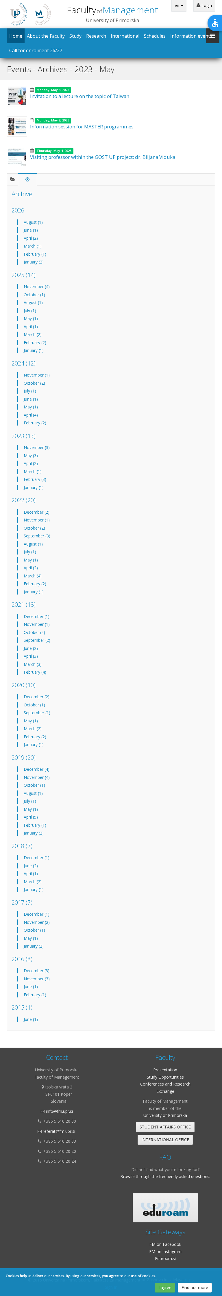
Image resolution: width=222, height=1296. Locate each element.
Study (75, 36)
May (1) (31, 318)
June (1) (31, 230)
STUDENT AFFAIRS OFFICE (165, 1127)
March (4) (33, 576)
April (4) (31, 415)
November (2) (37, 922)
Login (206, 5)
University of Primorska (165, 1115)
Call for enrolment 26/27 (35, 50)
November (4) (37, 286)
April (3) (31, 656)
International (125, 36)
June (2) (31, 648)
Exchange (165, 1091)
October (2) (34, 383)
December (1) (36, 616)
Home (15, 36)
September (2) (37, 640)
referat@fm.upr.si (59, 1131)
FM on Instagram (165, 1251)
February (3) (35, 479)
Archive (22, 193)
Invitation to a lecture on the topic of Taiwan (79, 96)
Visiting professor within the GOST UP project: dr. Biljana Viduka (102, 157)
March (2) (33, 334)
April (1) (31, 326)
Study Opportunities (165, 1077)
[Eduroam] (165, 1207)
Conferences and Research (165, 1084)
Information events (191, 36)
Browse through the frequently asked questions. (165, 1176)
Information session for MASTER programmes (82, 126)
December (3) (36, 970)
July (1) (30, 310)
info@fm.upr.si (59, 1111)
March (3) (33, 664)
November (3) (37, 447)
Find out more (195, 1287)
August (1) (33, 222)
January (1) (34, 350)
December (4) (36, 769)
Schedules (155, 36)
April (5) (31, 817)
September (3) (37, 536)
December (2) (36, 512)
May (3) (31, 455)
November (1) (37, 375)
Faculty (112, 9)
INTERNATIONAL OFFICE (165, 1139)
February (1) (35, 254)
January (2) (34, 262)
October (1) (34, 294)
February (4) (35, 672)
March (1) (33, 246)
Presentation (165, 1070)
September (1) (37, 712)
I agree (164, 1287)
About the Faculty (46, 36)
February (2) (35, 342)
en (177, 5)
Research (96, 36)
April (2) (31, 238)
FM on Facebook (165, 1244)
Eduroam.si (165, 1258)
